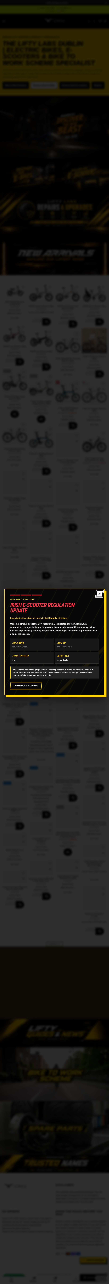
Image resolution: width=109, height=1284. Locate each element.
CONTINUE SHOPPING (26, 685)
